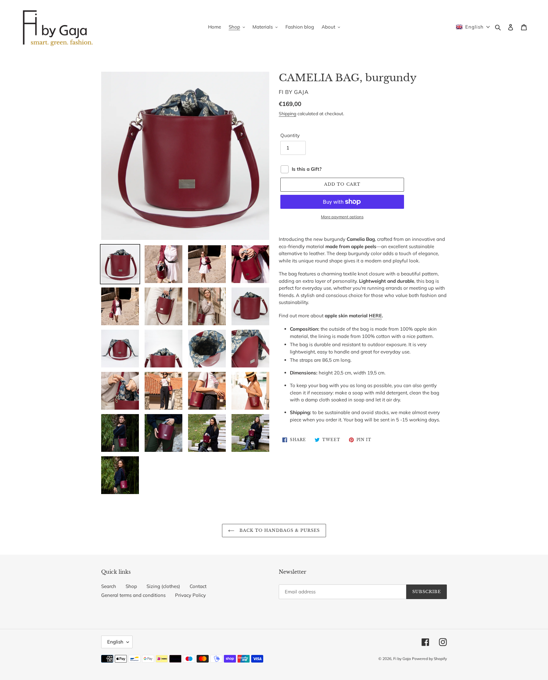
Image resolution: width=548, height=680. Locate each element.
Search (108, 586)
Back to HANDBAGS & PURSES (279, 530)
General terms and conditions (133, 595)
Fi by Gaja (402, 658)
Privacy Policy (190, 595)
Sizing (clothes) (163, 586)
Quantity (290, 135)
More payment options (342, 216)
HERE (375, 316)
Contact (198, 586)
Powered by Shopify (429, 658)
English (115, 642)
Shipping (287, 113)
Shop (131, 586)
